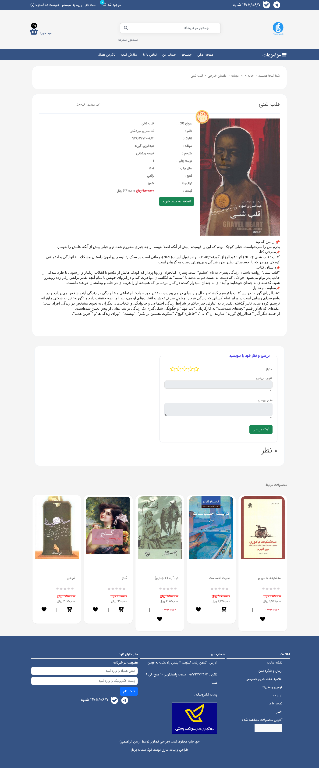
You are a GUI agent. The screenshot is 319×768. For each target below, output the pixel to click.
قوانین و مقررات (272, 687)
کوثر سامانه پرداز (141, 749)
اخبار (279, 711)
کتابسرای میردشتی (142, 130)
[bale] (266, 4)
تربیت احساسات (219, 578)
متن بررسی (265, 400)
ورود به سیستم (72, 4)
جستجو (187, 54)
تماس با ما (150, 54)
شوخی (71, 578)
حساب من (169, 54)
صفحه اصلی (205, 54)
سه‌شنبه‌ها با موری (269, 578)
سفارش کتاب (129, 54)
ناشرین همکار (106, 54)
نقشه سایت (274, 662)
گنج (124, 578)
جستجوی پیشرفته (128, 40)
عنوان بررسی (264, 377)
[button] (70, 610)
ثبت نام (90, 4)
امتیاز (269, 369)
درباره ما (277, 695)
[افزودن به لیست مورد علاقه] (44, 610)
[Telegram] (276, 4)
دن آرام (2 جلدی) (166, 578)
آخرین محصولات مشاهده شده (262, 719)
